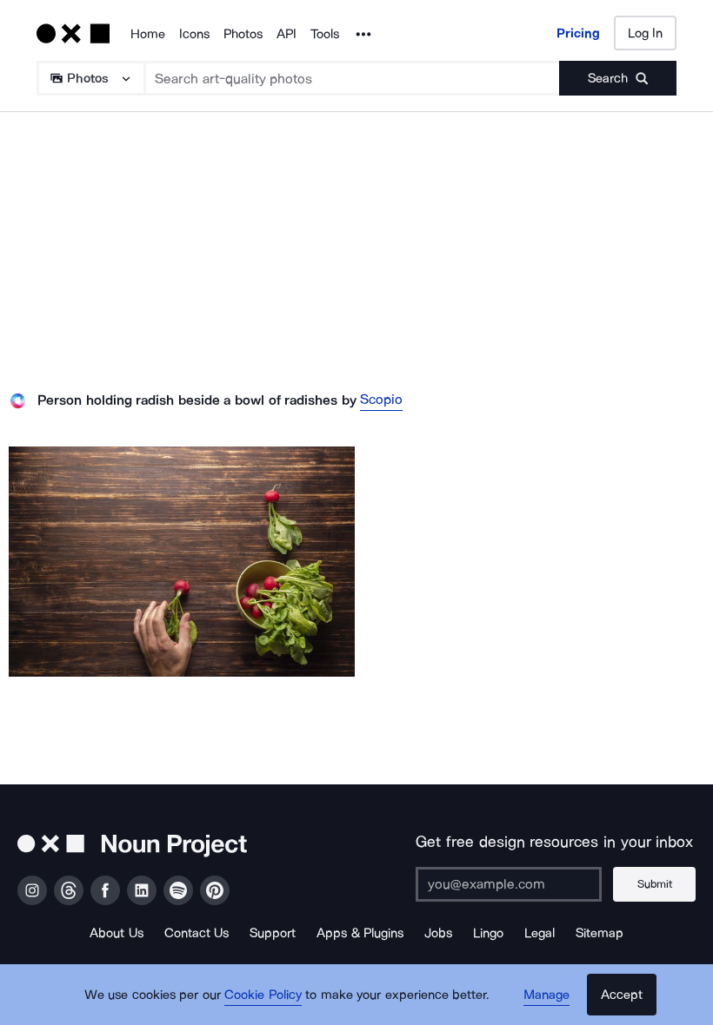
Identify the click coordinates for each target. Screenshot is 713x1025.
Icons (194, 34)
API (287, 34)
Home (147, 34)
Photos (243, 34)
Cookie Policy (263, 994)
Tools (324, 34)
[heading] (182, 561)
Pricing (578, 33)
